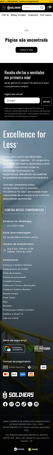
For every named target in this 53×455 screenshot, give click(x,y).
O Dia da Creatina (12, 273)
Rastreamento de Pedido (15, 269)
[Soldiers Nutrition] (18, 395)
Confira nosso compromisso (24, 210)
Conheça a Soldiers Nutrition (17, 265)
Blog (5, 302)
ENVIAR (46, 101)
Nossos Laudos (11, 293)
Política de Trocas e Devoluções (19, 285)
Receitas (7, 306)
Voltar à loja (26, 50)
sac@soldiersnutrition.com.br (22, 237)
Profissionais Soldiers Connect (18, 310)
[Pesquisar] (42, 8)
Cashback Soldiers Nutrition (17, 289)
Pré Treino (45, 15)
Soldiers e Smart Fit (13, 314)
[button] (3, 7)
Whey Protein (18, 15)
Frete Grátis (9, 297)
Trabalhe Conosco (12, 281)
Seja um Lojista (11, 318)
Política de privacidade (14, 277)
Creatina (33, 15)
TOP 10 (5, 15)
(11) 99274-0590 (15, 226)
